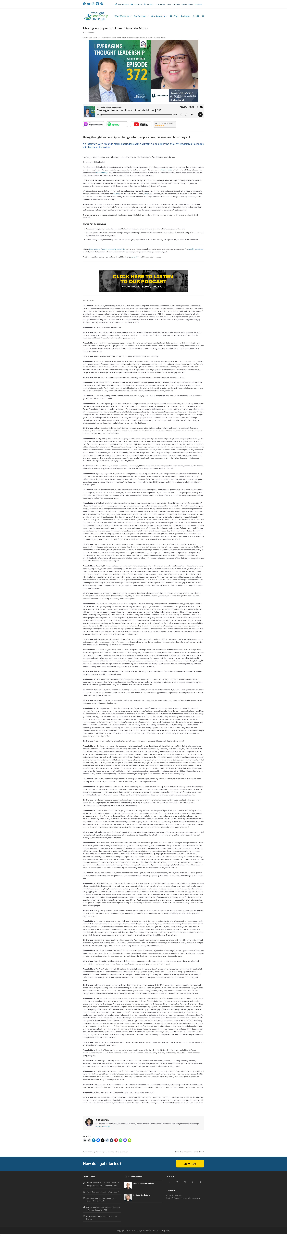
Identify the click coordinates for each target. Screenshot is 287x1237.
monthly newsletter (195, 249)
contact (134, 257)
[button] (203, 16)
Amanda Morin (166, 170)
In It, (146, 194)
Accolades (176, 4)
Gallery (184, 4)
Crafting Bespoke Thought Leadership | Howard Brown (105, 1152)
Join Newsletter (123, 4)
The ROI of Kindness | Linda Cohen (188, 1152)
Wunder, (116, 194)
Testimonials (160, 4)
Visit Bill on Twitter (102, 1126)
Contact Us (138, 4)
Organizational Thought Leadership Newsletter (107, 249)
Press (169, 4)
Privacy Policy (165, 1230)
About (190, 4)
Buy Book (199, 4)
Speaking (150, 4)
